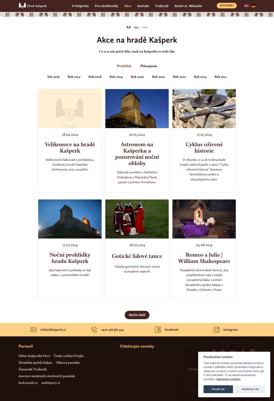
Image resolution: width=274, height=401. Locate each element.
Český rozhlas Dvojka (69, 356)
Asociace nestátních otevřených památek (47, 376)
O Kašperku (80, 6)
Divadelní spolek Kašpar (35, 362)
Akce (127, 6)
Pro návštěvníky (106, 6)
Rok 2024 (221, 77)
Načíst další (137, 315)
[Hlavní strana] (128, 27)
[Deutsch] (253, 5)
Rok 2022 (179, 77)
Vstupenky (227, 5)
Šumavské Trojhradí (33, 369)
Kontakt (143, 6)
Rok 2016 (53, 77)
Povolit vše (218, 389)
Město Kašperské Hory (34, 356)
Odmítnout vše (250, 389)
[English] (246, 5)
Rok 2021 (158, 77)
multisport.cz (50, 383)
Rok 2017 (74, 77)
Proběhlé (124, 66)
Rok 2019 (116, 77)
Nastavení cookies (228, 379)
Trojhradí (162, 6)
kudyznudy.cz (28, 383)
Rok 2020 (137, 77)
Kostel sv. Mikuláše (188, 6)
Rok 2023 (200, 77)
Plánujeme (148, 66)
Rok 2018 (95, 77)
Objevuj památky (68, 362)
